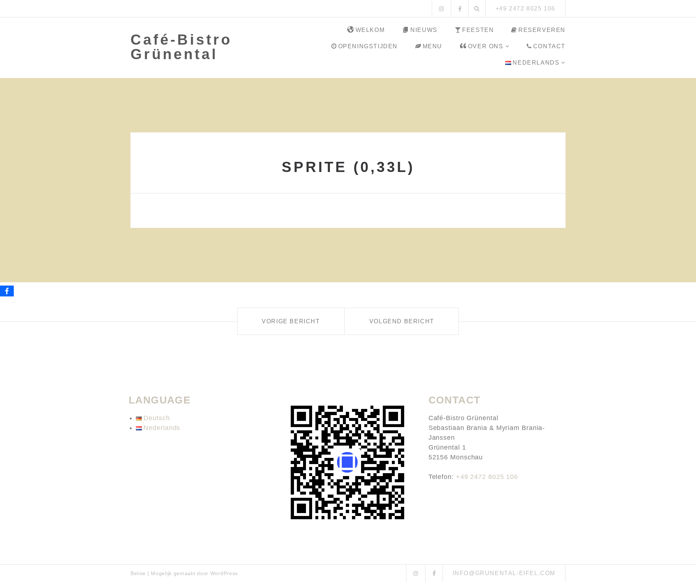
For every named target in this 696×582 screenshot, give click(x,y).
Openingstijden (368, 46)
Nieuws (424, 30)
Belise (138, 573)
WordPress (224, 573)
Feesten (478, 30)
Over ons (486, 46)
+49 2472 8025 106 (487, 476)
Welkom (370, 30)
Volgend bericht (401, 321)
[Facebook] (7, 291)
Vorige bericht (291, 321)
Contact (549, 46)
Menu (432, 46)
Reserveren (542, 30)
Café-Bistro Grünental (181, 46)
